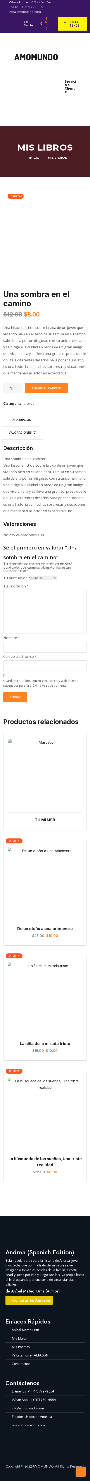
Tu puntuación (16, 578)
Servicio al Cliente (70, 86)
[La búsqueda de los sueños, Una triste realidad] (45, 1114)
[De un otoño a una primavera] (45, 884)
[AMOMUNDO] (20, 45)
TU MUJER (45, 820)
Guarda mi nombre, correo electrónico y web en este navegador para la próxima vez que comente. (40, 683)
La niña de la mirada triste (45, 1043)
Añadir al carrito (46, 388)
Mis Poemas (51, 99)
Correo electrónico (20, 656)
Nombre (11, 638)
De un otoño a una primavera (45, 928)
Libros (29, 403)
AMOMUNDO (36, 56)
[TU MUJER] (45, 776)
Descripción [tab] (21, 420)
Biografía (52, 80)
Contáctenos (49, 109)
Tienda (37, 89)
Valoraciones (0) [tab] (22, 432)
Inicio (35, 80)
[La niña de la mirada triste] (45, 999)
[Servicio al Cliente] (69, 73)
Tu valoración (16, 586)
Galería (54, 89)
